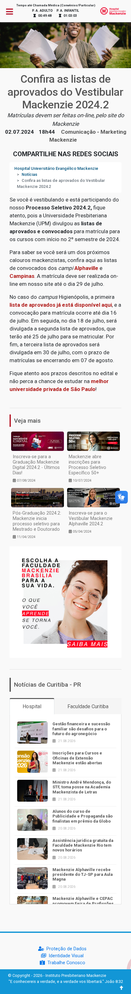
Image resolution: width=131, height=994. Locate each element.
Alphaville (86, 268)
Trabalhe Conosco (66, 962)
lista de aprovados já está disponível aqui (61, 305)
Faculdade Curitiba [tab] (87, 706)
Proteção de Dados (66, 949)
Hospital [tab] (32, 706)
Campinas (22, 276)
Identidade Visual (66, 956)
